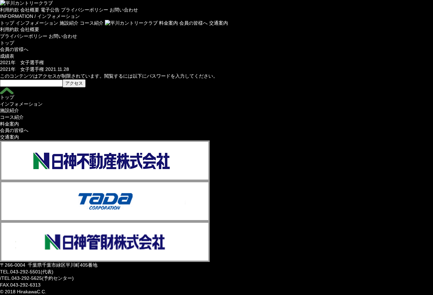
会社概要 (29, 9)
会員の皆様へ (193, 23)
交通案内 (218, 23)
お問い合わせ (124, 9)
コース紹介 (92, 23)
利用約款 (9, 9)
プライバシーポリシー (84, 9)
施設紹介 (69, 23)
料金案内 (168, 23)
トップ (7, 23)
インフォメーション (37, 23)
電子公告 (50, 9)
